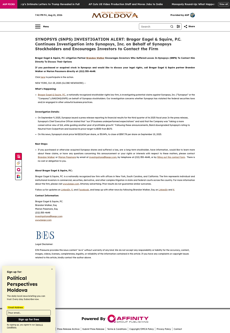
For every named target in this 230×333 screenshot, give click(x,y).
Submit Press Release (93, 329)
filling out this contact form (171, 157)
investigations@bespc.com (102, 157)
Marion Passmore (67, 157)
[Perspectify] (18, 163)
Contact (178, 329)
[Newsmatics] (18, 176)
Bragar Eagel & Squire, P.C (51, 94)
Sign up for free (29, 319)
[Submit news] (18, 156)
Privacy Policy (164, 329)
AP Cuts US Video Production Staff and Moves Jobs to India (126, 4)
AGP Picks (9, 4)
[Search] (172, 26)
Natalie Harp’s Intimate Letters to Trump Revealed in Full (44, 4)
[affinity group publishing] (18, 170)
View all (223, 4)
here (43, 77)
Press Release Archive (68, 329)
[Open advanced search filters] (178, 26)
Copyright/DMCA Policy (141, 329)
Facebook (83, 189)
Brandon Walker (46, 157)
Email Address (15, 307)
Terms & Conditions (117, 329)
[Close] (52, 269)
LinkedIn (65, 189)
